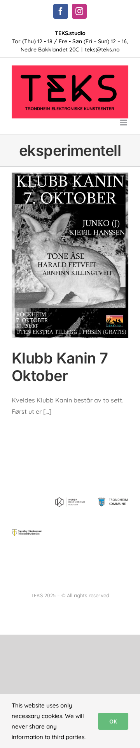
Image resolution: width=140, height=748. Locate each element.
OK (113, 721)
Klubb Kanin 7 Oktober (60, 367)
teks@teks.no (102, 49)
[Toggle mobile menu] (124, 122)
